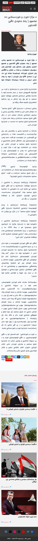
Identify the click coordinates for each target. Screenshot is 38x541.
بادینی (10, 3)
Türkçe (27, 3)
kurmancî (16, 3)
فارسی (33, 3)
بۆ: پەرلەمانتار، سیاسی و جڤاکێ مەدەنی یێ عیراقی (21, 480)
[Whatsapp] (9, 357)
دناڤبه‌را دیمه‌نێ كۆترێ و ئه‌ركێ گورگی (23, 444)
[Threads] (18, 357)
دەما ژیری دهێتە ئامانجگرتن (27, 517)
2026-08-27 (6, 414)
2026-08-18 (6, 487)
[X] (6, 357)
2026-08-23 (6, 450)
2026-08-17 (6, 522)
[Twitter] (21, 357)
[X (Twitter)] (10, 531)
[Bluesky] (32, 531)
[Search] (31, 9)
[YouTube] (23, 531)
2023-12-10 (4, 31)
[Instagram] (12, 357)
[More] (28, 357)
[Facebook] (3, 357)
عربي (22, 3)
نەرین (10, 31)
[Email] (25, 357)
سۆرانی (5, 3)
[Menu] (35, 9)
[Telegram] (15, 357)
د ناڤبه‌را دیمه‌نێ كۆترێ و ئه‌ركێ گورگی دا (22, 409)
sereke (9, 360)
